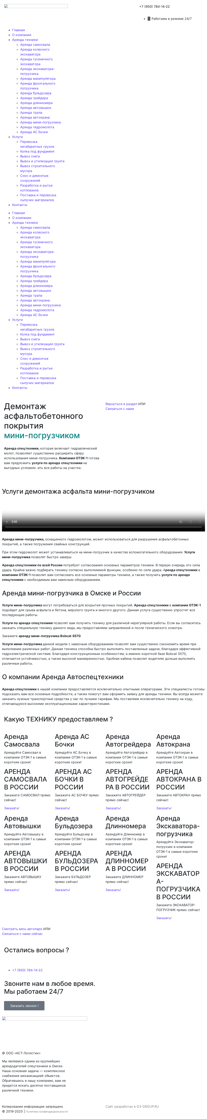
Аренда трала (31, 112)
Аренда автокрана (35, 117)
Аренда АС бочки (34, 132)
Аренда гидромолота (37, 127)
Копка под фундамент (37, 151)
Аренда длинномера (36, 103)
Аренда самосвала (35, 44)
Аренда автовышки (35, 108)
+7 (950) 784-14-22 (154, 6)
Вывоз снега (30, 156)
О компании (21, 35)
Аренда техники (25, 40)
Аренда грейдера (34, 98)
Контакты (19, 205)
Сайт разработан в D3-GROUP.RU (132, 1106)
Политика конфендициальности (47, 1111)
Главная (18, 30)
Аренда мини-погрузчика (40, 122)
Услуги (17, 137)
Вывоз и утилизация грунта (42, 161)
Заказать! (11, 808)
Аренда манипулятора (38, 78)
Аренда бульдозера (35, 93)
